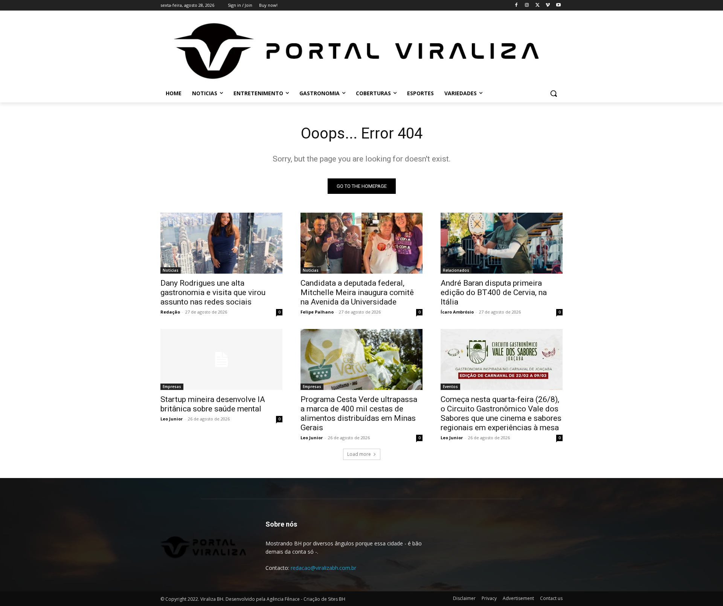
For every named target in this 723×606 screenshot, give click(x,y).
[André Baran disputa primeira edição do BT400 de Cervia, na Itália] (502, 243)
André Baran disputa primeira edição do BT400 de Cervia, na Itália (494, 292)
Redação (170, 312)
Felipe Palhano (317, 312)
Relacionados (456, 270)
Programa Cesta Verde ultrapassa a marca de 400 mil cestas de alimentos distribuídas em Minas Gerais (358, 413)
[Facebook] (516, 5)
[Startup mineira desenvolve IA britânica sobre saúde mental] (221, 359)
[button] (554, 93)
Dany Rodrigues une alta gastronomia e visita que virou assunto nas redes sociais (212, 292)
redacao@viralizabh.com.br (323, 567)
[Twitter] (537, 5)
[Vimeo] (547, 5)
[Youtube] (558, 5)
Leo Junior (171, 419)
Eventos (450, 386)
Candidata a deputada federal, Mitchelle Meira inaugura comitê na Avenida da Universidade (357, 292)
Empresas (172, 386)
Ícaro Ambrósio (457, 312)
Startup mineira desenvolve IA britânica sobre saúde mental (212, 404)
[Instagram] (527, 5)
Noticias (170, 270)
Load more (359, 454)
